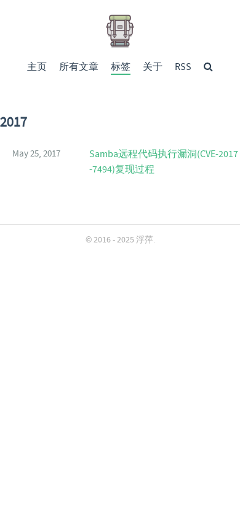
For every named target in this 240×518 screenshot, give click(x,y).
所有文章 (78, 67)
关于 (152, 67)
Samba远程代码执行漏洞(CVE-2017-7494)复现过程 (163, 162)
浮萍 (144, 239)
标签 (120, 67)
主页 (37, 67)
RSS (183, 67)
